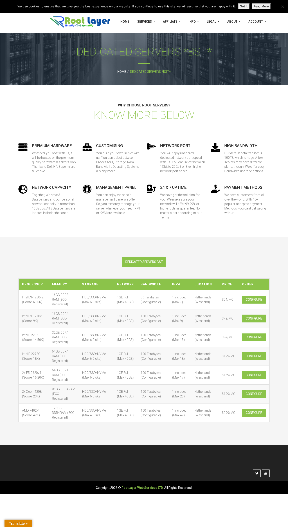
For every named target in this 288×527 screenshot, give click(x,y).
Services (145, 21)
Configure (254, 299)
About (232, 21)
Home (124, 21)
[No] (282, 6)
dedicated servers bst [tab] (144, 262)
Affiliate (170, 21)
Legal (212, 21)
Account (255, 21)
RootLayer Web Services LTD (142, 488)
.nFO (192, 21)
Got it (244, 6)
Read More (261, 6)
